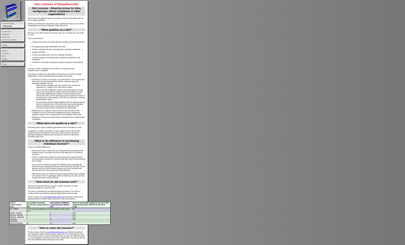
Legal (4, 59)
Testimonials (7, 26)
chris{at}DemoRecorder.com (54, 197)
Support (5, 34)
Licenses (6, 31)
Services (6, 37)
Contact (5, 53)
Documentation (9, 40)
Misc (4, 56)
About (5, 51)
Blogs (4, 64)
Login (4, 45)
